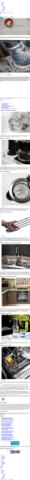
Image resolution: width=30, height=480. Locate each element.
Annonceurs (3, 456)
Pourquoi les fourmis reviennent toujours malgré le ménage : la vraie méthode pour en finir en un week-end (8, 418)
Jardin (2, 3)
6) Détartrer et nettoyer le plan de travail (6, 106)
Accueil (2, 2)
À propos (3, 455)
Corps (4, 475)
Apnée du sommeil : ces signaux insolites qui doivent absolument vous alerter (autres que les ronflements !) (7, 435)
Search (11, 12)
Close (0, 468)
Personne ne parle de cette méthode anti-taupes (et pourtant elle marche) (7, 421)
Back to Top (1, 466)
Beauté (2, 5)
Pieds (3, 9)
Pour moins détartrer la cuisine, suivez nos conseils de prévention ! (10, 108)
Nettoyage (3, 470)
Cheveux (4, 6)
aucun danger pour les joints (11, 239)
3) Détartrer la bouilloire (5, 104)
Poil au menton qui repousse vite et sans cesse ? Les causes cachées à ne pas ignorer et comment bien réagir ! (8, 431)
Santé (2, 472)
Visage (4, 474)
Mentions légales (4, 457)
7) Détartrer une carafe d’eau (5, 107)
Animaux (3, 10)
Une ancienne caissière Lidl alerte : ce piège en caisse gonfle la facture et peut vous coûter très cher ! (8, 428)
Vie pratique (3, 477)
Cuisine (2, 4)
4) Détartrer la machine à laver (5, 105)
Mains (4, 8)
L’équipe (3, 461)
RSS (2, 459)
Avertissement (3, 458)
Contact (2, 464)
